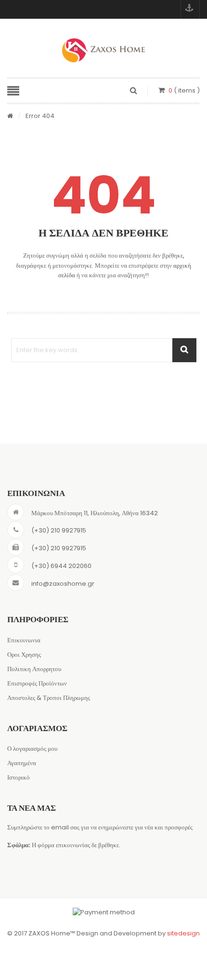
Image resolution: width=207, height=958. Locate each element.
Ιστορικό (18, 777)
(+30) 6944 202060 (61, 565)
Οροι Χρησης (24, 654)
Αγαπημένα (21, 763)
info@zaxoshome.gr (62, 583)
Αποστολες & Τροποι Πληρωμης (48, 697)
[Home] (10, 116)
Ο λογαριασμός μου (32, 748)
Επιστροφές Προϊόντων (37, 683)
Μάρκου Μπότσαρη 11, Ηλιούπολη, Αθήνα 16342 (94, 513)
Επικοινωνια (23, 640)
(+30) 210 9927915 (58, 530)
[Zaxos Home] (103, 50)
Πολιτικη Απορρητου (34, 669)
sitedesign (183, 933)
